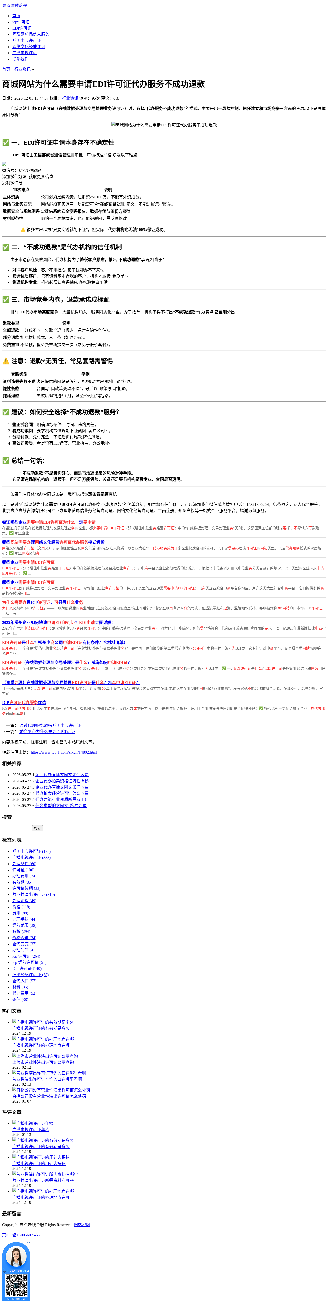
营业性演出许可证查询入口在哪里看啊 (47, 1079)
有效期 (22, 882)
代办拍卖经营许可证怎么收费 (62, 793)
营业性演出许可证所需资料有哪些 (43, 1180)
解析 (21, 931)
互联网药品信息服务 (30, 34)
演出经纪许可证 (30, 975)
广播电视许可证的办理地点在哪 (41, 1045)
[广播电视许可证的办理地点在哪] (43, 1039)
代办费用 (24, 993)
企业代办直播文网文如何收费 (62, 775)
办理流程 (24, 901)
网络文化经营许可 (28, 46)
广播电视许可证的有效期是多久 (41, 1028)
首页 (16, 16)
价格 (21, 907)
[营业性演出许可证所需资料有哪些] (45, 1174)
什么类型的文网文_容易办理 (61, 805)
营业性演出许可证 (33, 894)
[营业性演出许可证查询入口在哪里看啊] (49, 1073)
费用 (20, 913)
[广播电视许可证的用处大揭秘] (41, 1157)
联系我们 (20, 59)
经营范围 (24, 925)
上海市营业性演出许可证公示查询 (43, 1062)
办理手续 (24, 919)
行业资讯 (22, 69)
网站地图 (82, 1225)
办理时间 (24, 950)
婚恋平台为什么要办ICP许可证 (47, 731)
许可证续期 (26, 888)
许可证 (23, 870)
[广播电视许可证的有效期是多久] (43, 1022)
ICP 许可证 (27, 968)
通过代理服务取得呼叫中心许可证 (50, 725)
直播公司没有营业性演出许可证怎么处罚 (49, 1096)
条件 (20, 999)
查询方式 (24, 944)
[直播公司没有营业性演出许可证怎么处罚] (51, 1090)
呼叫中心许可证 (26, 40)
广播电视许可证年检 (30, 1129)
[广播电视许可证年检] (32, 1123)
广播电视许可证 (31, 857)
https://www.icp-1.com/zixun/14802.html (64, 752)
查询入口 (24, 981)
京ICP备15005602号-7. (22, 1235)
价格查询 (24, 938)
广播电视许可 (24, 53)
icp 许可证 (26, 956)
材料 (20, 987)
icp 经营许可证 (29, 962)
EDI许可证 (22, 28)
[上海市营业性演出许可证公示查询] (45, 1056)
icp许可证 (20, 22)
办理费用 (24, 876)
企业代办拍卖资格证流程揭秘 (62, 781)
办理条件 (24, 864)
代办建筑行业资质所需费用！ (62, 799)
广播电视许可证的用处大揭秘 (39, 1163)
